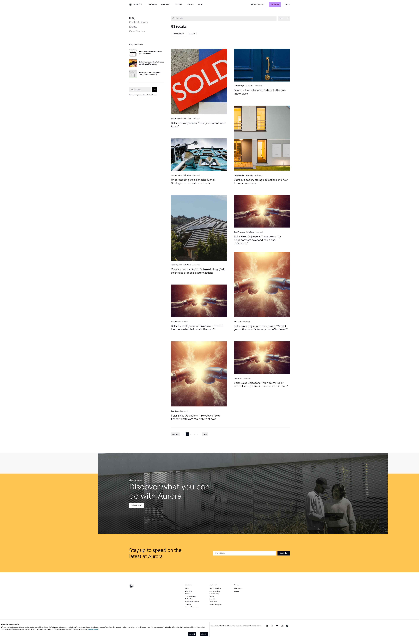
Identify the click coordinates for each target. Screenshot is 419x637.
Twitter (282, 626)
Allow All (204, 634)
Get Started (275, 4)
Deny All (192, 634)
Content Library (138, 22)
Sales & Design (239, 86)
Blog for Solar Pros (215, 588)
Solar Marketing (176, 175)
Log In (287, 4)
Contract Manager (191, 596)
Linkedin (287, 626)
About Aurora (238, 588)
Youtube (277, 626)
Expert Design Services (192, 601)
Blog (132, 17)
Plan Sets (188, 604)
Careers (236, 591)
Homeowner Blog (215, 591)
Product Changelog (215, 604)
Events (133, 26)
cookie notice (93, 629)
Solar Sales (177, 34)
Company (190, 4)
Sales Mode (188, 591)
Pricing (200, 4)
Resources (178, 4)
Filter (281, 18)
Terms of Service (256, 626)
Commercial (165, 4)
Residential (153, 4)
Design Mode (189, 599)
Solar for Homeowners (192, 607)
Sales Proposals (176, 118)
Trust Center (213, 601)
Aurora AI (188, 593)
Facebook (272, 626)
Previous (175, 434)
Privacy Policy (244, 626)
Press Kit (212, 599)
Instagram (267, 626)
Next (205, 434)
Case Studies (137, 31)
